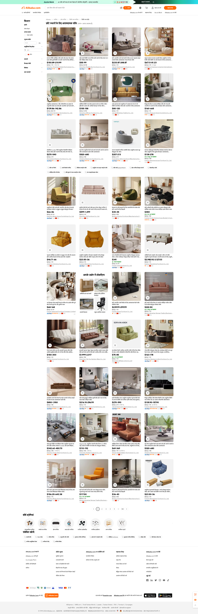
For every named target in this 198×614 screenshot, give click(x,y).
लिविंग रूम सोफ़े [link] (85, 19)
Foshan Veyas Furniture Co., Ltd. (122, 311)
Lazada (99, 604)
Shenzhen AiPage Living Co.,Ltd (122, 361)
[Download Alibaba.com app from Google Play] (165, 595)
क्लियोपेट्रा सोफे (153, 167)
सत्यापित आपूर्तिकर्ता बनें (152, 568)
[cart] (146, 8)
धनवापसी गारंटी (60, 560)
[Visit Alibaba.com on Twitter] (155, 580)
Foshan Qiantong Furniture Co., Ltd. (156, 407)
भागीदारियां (148, 571)
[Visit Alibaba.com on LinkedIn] (151, 580)
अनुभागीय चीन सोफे (64, 537)
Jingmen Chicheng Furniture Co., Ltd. (59, 264)
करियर (27, 568)
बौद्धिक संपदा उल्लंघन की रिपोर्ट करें (124, 571)
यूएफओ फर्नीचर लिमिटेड (129, 537)
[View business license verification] (118, 611)
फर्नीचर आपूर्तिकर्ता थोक (31, 541)
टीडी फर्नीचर (51, 537)
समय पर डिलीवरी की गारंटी (62, 564)
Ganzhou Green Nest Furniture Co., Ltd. (59, 452)
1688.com (78, 604)
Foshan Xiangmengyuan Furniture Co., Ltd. (158, 160)
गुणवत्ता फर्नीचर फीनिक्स (80, 537)
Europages (129, 604)
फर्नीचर (55, 19)
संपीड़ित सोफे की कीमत (54, 172)
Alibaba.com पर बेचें (152, 556)
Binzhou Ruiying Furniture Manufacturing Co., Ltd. (126, 216)
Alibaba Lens (34, 595)
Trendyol (121, 604)
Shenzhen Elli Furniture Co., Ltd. (89, 216)
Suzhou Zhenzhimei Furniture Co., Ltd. (157, 264)
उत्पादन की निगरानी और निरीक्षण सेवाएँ (65, 571)
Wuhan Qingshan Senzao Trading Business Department (159, 313)
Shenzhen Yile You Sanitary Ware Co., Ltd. (92, 359)
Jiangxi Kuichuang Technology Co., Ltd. (124, 407)
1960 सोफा (40, 537)
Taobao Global (107, 604)
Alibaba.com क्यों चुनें (32, 556)
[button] (121, 8)
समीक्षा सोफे (143, 537)
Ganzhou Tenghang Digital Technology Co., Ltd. (61, 67)
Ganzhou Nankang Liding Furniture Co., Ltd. (158, 359)
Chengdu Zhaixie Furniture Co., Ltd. (90, 452)
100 (122, 509)
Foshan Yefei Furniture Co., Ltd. (122, 265)
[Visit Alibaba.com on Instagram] (160, 580)
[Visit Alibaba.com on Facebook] (147, 580)
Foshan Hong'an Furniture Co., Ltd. (58, 359)
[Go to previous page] (93, 509)
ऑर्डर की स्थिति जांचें (151, 564)
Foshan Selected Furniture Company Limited (61, 311)
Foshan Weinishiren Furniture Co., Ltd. (91, 264)
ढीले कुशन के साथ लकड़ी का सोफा (73, 172)
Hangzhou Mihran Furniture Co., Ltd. (90, 113)
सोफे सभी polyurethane (119, 167)
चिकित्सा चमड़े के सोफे (82, 167)
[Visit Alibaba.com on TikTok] (168, 580)
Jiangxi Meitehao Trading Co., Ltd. (122, 113)
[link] (195, 594)
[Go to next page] (126, 509)
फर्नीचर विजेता (58, 541)
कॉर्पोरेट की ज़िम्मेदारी (31, 564)
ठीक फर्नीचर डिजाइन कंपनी (138, 167)
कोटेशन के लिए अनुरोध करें (92, 560)
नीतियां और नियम (60, 575)
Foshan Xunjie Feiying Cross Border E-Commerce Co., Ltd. (159, 218)
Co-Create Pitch (31, 560)
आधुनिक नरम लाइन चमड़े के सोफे (100, 167)
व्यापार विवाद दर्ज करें (121, 564)
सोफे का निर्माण (52, 167)
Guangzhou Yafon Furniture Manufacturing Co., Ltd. (126, 159)
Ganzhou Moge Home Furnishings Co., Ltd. (60, 216)
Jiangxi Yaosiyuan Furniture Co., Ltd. (123, 67)
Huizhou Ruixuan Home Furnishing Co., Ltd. (158, 113)
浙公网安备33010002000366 (132, 611)
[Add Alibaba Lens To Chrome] (51, 595)
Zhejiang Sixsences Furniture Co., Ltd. (91, 159)
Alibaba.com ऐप (119, 595)
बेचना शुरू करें (149, 560)
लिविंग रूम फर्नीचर (73, 19)
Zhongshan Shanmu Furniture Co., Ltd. (59, 159)
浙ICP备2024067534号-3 (152, 611)
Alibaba (48, 19)
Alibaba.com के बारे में (32, 551)
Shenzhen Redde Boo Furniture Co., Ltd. (92, 67)
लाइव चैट (118, 560)
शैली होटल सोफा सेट (156, 537)
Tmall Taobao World (89, 604)
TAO (115, 604)
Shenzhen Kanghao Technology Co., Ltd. (59, 113)
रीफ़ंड (117, 568)
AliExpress (69, 604)
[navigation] (33, 264)
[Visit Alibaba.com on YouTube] (164, 580)
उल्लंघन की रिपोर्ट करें (121, 575)
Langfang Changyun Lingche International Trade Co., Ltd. (159, 67)
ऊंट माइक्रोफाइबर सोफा (92, 172)
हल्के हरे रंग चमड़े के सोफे (97, 537)
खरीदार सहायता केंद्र (121, 556)
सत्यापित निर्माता (90, 556)
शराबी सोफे (28, 537)
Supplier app (107, 595)
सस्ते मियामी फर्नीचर (66, 167)
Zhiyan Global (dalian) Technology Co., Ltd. (125, 452)
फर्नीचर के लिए (46, 541)
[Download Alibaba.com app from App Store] (150, 595)
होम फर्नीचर (63, 19)
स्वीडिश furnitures (113, 537)
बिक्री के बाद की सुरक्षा (61, 568)
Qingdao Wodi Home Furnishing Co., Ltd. (92, 407)
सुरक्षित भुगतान (59, 556)
